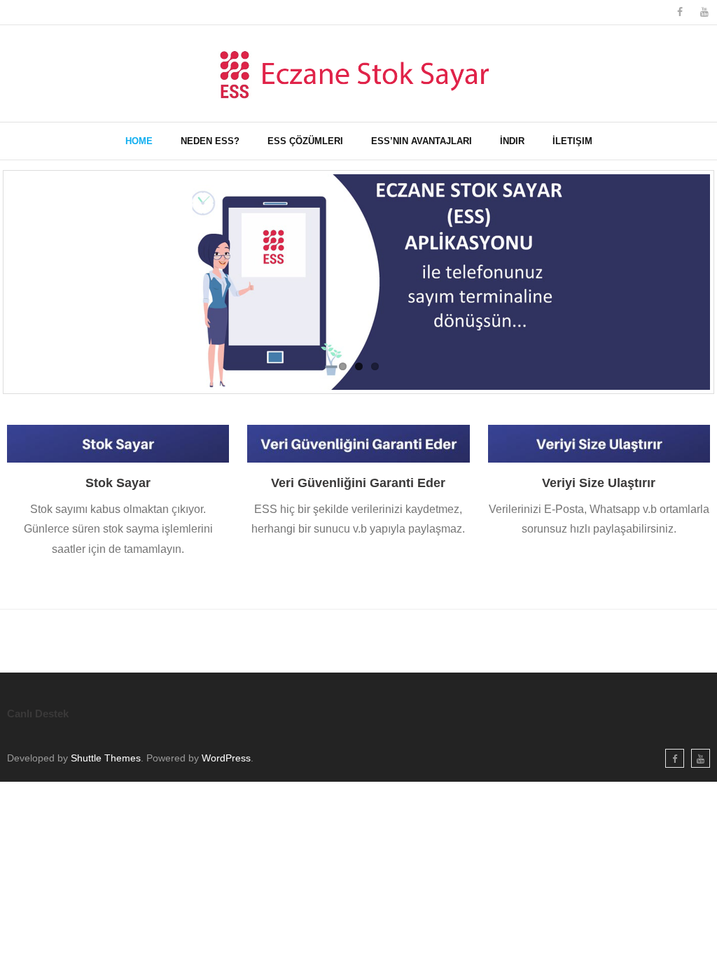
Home (139, 141)
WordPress (226, 758)
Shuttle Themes (106, 758)
